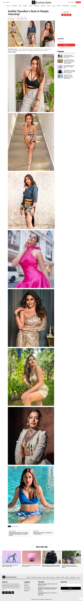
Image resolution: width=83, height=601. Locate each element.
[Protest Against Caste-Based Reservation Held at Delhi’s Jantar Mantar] (71, 557)
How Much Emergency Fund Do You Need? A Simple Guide (69, 66)
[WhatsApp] (70, 15)
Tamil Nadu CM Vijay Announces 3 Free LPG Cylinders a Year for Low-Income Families (69, 76)
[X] (65, 15)
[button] (7, 2)
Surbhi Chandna (15, 526)
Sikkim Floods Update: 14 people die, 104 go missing (42, 533)
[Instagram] (6, 592)
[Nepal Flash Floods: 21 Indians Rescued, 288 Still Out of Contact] (60, 56)
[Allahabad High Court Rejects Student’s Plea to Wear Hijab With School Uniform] (60, 71)
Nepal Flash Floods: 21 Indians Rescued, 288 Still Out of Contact (69, 56)
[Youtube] (12, 592)
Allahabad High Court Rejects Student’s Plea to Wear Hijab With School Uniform (69, 71)
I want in (70, 588)
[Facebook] (62, 15)
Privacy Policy (70, 47)
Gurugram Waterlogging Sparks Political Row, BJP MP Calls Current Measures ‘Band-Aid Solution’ (69, 61)
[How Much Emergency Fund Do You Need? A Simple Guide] (60, 67)
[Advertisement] (66, 27)
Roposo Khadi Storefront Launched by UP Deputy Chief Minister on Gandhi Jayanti (18, 534)
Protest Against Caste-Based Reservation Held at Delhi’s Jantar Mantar (69, 566)
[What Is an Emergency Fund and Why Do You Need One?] (31, 557)
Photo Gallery (10, 16)
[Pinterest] (68, 15)
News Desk (12, 18)
